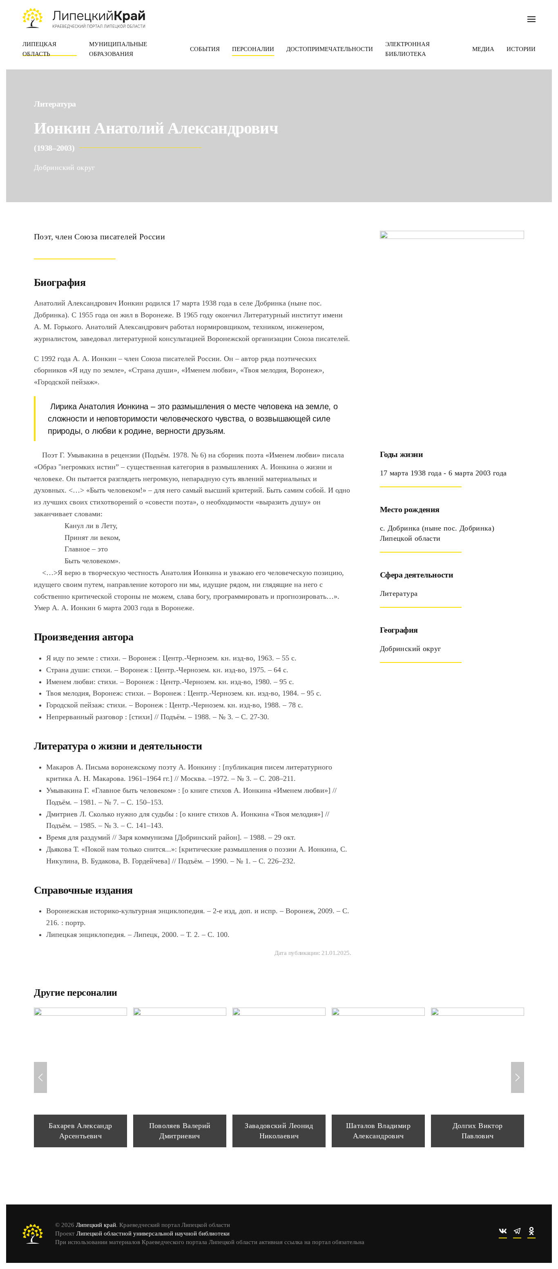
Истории (521, 49)
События (205, 49)
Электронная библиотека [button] (407, 49)
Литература (55, 103)
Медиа (483, 49)
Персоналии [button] (253, 49)
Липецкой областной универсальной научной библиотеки (153, 1233)
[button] (531, 18)
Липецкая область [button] (39, 49)
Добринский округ (64, 167)
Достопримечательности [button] (329, 49)
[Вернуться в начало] (83, 18)
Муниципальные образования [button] (118, 49)
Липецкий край (96, 1225)
